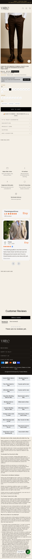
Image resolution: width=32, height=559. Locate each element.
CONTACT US (5, 355)
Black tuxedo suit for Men (23, 396)
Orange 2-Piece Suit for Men (8, 414)
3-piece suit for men (23, 390)
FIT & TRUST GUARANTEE (10, 119)
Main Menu (4, 348)
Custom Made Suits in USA (8, 378)
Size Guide (27, 79)
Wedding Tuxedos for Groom (8, 426)
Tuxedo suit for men (23, 384)
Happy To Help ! (6, 351)
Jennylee (11, 242)
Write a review (16, 317)
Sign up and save (7, 359)
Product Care (7, 126)
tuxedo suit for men (5, 499)
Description (6, 123)
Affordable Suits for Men (8, 390)
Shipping (5, 129)
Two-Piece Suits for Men (8, 384)
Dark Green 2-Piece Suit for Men (23, 414)
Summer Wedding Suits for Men (8, 408)
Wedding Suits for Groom (8, 402)
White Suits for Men (23, 402)
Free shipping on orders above (8, 72)
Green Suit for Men (23, 431)
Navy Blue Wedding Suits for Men (8, 396)
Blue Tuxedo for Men (23, 419)
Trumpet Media (23, 371)
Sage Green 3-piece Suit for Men (23, 426)
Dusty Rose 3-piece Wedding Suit (8, 432)
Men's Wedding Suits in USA (8, 420)
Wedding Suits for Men (23, 378)
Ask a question (7, 133)
